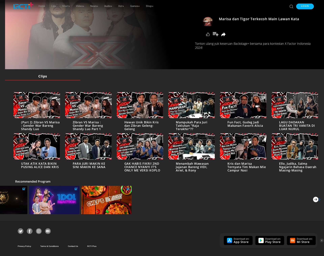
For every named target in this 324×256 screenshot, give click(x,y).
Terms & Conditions (49, 246)
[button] (305, 6)
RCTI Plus (92, 246)
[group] (237, 240)
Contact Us (73, 246)
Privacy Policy (24, 246)
